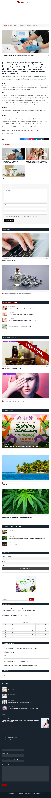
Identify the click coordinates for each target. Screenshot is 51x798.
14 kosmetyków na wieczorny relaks (16, 689)
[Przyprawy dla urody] (4, 544)
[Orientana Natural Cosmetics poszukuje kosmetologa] (25, 277)
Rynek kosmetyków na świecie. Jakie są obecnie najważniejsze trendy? (23, 708)
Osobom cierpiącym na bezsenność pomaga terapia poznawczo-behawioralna (20, 648)
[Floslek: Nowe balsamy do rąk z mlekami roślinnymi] (4, 702)
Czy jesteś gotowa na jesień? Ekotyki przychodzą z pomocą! (21, 308)
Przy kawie (18, 526)
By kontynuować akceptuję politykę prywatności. (13, 565)
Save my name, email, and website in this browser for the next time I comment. (22, 216)
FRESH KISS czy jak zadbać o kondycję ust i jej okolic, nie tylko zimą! (18, 652)
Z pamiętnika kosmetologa (9, 341)
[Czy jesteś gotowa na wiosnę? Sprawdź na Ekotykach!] (4, 326)
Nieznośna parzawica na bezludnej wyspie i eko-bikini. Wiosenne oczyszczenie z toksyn (24, 483)
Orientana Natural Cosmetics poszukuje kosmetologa (17, 293)
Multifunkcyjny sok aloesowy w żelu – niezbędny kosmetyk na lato (12, 179)
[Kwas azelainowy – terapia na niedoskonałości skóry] (13, 154)
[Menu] (4, 2)
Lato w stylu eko (5, 617)
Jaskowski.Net (39, 793)
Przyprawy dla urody (12, 544)
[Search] (47, 2)
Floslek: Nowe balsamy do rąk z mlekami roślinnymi (19, 702)
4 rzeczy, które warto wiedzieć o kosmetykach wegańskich (21, 532)
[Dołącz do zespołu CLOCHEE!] (25, 245)
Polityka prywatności (29, 796)
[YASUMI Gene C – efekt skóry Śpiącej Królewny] (25, 41)
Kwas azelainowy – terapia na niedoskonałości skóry (10, 162)
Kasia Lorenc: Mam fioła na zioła (10, 452)
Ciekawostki (6, 526)
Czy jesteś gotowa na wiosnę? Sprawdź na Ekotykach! (19, 326)
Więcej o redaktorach (6, 731)
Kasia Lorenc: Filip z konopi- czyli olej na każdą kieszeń (17, 517)
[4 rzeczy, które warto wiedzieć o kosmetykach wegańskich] (4, 532)
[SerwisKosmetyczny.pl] (25, 2)
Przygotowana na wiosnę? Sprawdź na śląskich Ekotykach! (20, 314)
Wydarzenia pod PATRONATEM (10, 302)
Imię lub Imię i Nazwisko (7, 556)
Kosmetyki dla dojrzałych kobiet (15, 696)
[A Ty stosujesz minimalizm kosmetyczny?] (25, 353)
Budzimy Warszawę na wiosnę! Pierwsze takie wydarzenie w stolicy (23, 320)
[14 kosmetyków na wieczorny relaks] (4, 689)
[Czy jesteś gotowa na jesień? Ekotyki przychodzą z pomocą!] (4, 308)
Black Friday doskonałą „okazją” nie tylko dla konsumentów (16, 661)
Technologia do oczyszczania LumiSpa (12, 657)
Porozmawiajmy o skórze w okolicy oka (13, 401)
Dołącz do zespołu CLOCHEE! (10, 260)
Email (3, 561)
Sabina (5, 655)
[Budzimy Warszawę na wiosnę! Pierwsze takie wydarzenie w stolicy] (4, 320)
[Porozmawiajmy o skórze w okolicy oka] (25, 385)
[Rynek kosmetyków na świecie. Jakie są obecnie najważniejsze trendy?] (4, 708)
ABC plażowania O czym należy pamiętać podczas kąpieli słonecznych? (16, 615)
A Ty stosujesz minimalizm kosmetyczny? (14, 368)
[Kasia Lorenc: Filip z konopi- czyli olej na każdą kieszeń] (25, 501)
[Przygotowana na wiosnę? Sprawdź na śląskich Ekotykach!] (4, 314)
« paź (3, 638)
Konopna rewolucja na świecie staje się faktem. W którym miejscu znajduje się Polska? (26, 538)
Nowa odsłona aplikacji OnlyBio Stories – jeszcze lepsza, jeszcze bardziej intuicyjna (37, 162)
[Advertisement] (25, 14)
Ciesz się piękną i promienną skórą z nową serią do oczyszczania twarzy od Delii (20, 665)
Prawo (12, 526)
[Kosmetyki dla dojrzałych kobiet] (4, 696)
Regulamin (21, 796)
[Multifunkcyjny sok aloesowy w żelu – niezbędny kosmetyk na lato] (13, 171)
